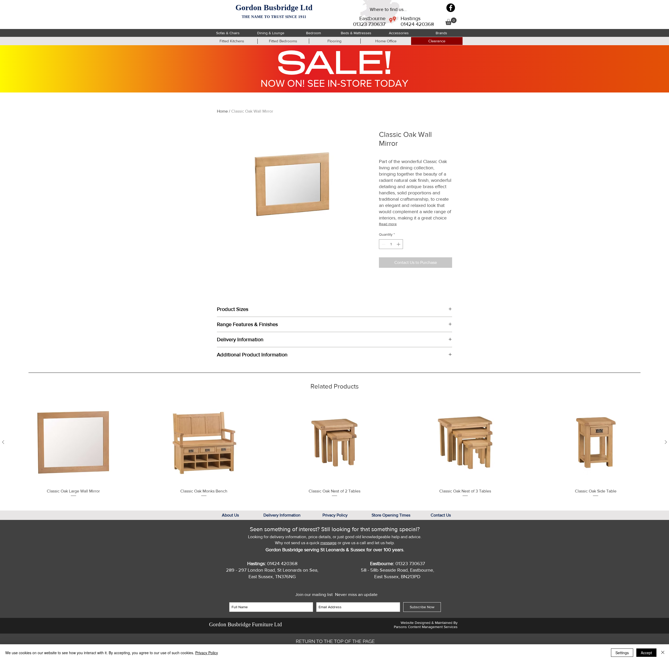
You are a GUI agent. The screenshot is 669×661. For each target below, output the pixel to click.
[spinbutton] (391, 244)
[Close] (663, 652)
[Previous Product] (3, 442)
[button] (451, 21)
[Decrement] (383, 244)
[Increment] (399, 244)
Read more (388, 224)
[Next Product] (666, 442)
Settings (622, 652)
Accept (646, 652)
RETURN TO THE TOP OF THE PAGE (335, 641)
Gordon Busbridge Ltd (274, 7)
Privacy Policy (206, 652)
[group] (334, 448)
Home (222, 111)
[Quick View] (73, 442)
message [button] (328, 543)
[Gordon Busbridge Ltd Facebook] (450, 7)
